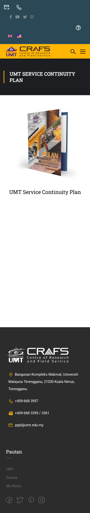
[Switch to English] (10, 36)
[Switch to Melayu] (19, 36)
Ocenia (11, 477)
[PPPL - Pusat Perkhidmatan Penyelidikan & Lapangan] (27, 51)
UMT (10, 469)
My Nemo (14, 486)
